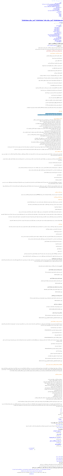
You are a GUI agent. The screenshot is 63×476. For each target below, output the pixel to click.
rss (60, 16)
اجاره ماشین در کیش (60, 427)
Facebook (59, 13)
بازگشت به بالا (61, 421)
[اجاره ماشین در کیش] (59, 424)
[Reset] (54, 23)
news (60, 419)
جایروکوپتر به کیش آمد (57, 430)
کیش (36, 469)
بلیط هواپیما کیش (44, 469)
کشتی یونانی (59, 434)
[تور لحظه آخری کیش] (59, 459)
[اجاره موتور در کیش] (59, 458)
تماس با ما (14, 469)
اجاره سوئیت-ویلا (32, 469)
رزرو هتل (38, 469)
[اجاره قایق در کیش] (60, 461)
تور (40, 469)
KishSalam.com (31, 473)
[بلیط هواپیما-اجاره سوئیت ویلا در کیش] (31, 449)
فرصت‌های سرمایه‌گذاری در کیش (52, 45)
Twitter (60, 14)
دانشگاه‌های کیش (58, 444)
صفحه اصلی (48, 469)
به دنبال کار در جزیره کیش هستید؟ (55, 437)
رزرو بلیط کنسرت (20, 469)
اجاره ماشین (26, 469)
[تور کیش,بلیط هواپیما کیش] (61, 22)
